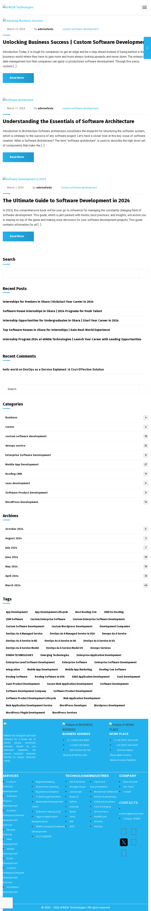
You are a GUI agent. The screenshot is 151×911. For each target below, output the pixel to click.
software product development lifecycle (31, 698)
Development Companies (115, 626)
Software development (114, 684)
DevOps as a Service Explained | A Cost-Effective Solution (63, 369)
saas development (75, 483)
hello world (10, 369)
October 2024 (75, 529)
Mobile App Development (76, 464)
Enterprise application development (99, 655)
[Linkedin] (123, 831)
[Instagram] (133, 831)
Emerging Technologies (55, 655)
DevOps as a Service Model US (64, 648)
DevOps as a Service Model (22, 648)
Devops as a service (114, 633)
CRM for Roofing (114, 612)
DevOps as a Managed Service (24, 633)
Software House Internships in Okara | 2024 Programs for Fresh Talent (52, 311)
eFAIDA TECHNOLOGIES (19, 655)
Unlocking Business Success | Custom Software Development (75, 42)
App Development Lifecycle (51, 612)
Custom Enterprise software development (99, 619)
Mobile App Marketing (78, 669)
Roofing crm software (112, 669)
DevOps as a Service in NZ (21, 640)
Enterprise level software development (30, 662)
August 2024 (75, 538)
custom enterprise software (47, 619)
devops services (100, 648)
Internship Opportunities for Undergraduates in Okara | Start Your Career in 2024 (61, 320)
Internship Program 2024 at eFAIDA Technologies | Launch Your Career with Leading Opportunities (72, 339)
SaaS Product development (23, 684)
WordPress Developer (73, 705)
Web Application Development (81, 698)
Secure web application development (70, 684)
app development (17, 612)
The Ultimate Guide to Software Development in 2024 (66, 200)
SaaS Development (128, 676)
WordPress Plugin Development (25, 712)
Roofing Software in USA (49, 676)
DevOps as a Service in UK (60, 640)
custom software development (80, 29)
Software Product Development (75, 492)
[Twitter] (123, 842)
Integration (13, 669)
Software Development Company (26, 691)
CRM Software (14, 619)
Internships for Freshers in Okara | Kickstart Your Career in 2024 (48, 301)
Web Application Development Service (29, 705)
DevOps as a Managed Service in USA (72, 633)
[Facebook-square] (133, 842)
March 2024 (76, 585)
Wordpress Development (109, 705)
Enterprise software (74, 662)
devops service (76, 445)
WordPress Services (64, 712)
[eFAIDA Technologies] (18, 7)
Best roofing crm (85, 612)
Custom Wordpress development (72, 626)
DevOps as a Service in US (99, 640)
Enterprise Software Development (76, 455)
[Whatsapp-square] (123, 853)
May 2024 (76, 566)
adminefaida (45, 29)
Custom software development (25, 626)
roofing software (16, 676)
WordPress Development (76, 502)
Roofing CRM (76, 473)
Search (9, 259)
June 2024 (76, 557)
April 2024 (76, 576)
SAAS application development (91, 676)
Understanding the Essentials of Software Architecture (68, 121)
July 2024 (75, 547)
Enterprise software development (115, 662)
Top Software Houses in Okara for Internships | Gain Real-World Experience (56, 330)
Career (76, 427)
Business (76, 417)
